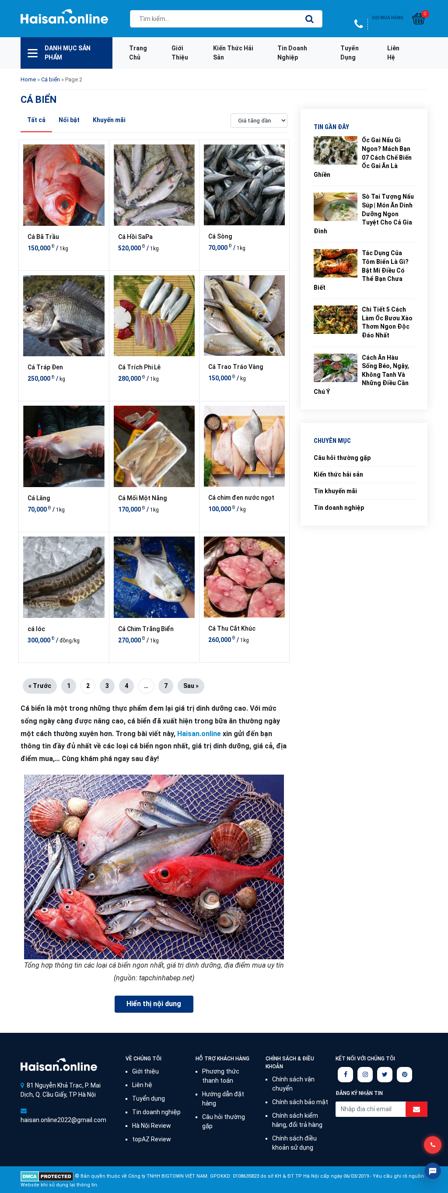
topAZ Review (151, 1139)
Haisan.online (64, 20)
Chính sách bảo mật (300, 1101)
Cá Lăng (39, 498)
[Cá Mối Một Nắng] (154, 446)
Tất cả (36, 119)
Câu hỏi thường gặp (342, 457)
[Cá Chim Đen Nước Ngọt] (244, 446)
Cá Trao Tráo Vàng (235, 366)
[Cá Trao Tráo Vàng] (244, 315)
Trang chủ (138, 53)
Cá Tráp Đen (45, 367)
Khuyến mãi (109, 119)
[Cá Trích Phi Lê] (154, 316)
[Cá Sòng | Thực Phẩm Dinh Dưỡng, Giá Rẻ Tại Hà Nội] (244, 184)
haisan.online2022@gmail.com (63, 1119)
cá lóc (36, 628)
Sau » (191, 685)
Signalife (59, 1064)
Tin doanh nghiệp (292, 53)
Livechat (432, 1171)
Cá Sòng (220, 236)
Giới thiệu (180, 53)
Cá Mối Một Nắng (142, 498)
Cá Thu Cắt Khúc (232, 628)
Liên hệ (393, 53)
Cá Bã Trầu (43, 236)
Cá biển (50, 79)
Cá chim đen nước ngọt (241, 497)
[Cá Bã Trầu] (64, 185)
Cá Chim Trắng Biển (146, 628)
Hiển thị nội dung (153, 1004)
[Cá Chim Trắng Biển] (154, 577)
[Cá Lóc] (64, 577)
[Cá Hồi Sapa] (154, 185)
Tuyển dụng (349, 53)
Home (28, 79)
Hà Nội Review (151, 1125)
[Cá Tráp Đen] (64, 316)
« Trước (39, 685)
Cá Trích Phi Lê (139, 367)
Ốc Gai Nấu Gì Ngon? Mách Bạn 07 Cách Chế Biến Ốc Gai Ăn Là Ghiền (363, 157)
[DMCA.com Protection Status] (47, 1176)
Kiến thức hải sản (233, 53)
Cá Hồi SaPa (135, 236)
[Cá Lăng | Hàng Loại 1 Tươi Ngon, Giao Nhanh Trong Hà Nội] (64, 446)
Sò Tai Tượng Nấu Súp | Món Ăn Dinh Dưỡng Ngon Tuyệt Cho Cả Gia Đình (364, 213)
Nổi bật (69, 119)
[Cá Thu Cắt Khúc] (244, 577)
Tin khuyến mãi (335, 491)
